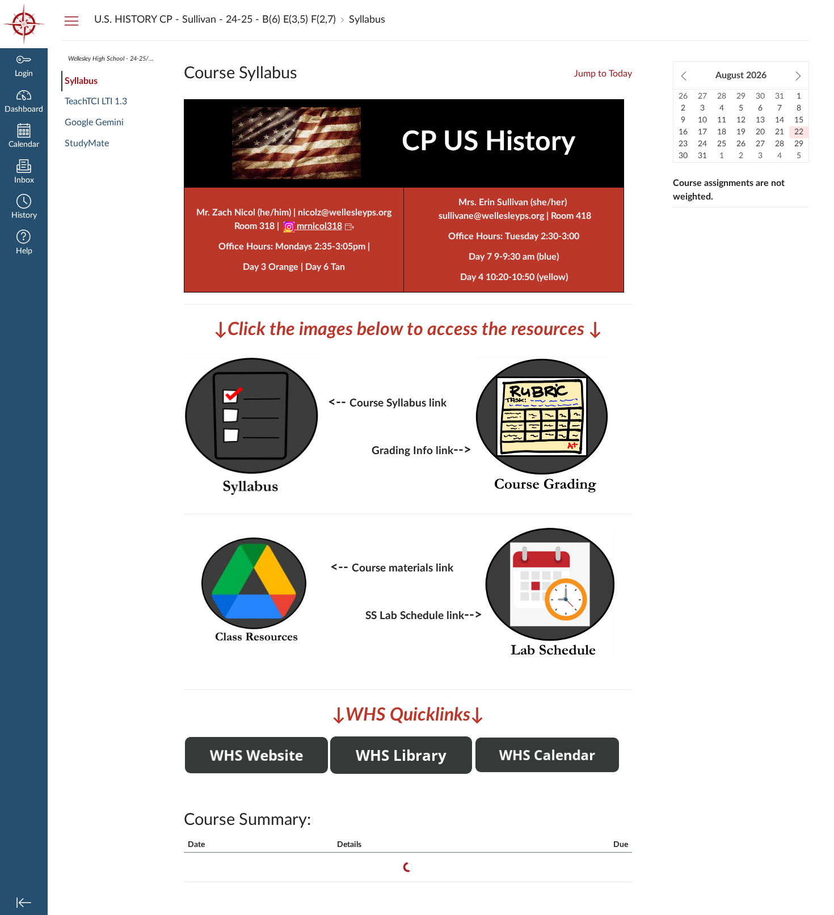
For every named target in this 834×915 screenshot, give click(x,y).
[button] (24, 208)
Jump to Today (603, 73)
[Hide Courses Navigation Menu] (71, 20)
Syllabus (81, 81)
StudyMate (87, 143)
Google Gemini (94, 122)
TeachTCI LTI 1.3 (96, 101)
